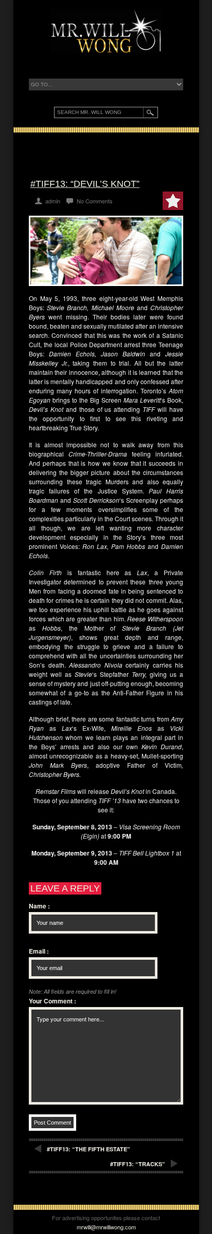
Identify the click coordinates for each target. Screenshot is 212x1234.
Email (39, 951)
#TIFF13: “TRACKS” (137, 1164)
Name (39, 905)
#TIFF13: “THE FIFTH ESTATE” (88, 1149)
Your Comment (52, 1000)
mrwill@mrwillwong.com (106, 1227)
